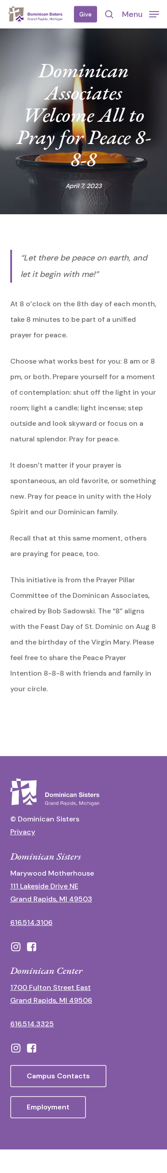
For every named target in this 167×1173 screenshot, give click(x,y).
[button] (140, 13)
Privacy (22, 832)
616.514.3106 (31, 922)
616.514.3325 (32, 1024)
